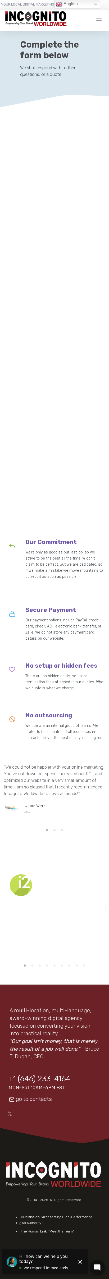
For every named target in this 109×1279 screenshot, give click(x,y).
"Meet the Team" (61, 1231)
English (70, 4)
